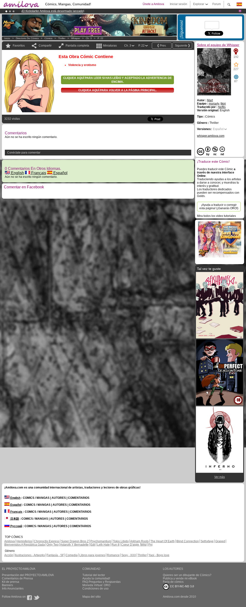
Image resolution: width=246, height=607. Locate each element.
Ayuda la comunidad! (96, 578)
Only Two (53, 544)
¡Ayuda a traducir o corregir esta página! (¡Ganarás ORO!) (218, 206)
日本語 (14, 518)
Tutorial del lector (93, 575)
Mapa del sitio (91, 596)
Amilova (9, 541)
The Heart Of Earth (162, 541)
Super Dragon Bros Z (75, 541)
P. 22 (100, 38)
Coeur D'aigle (130, 544)
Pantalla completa (77, 45)
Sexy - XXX (128, 555)
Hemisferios (24, 541)
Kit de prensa (10, 581)
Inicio (7, 38)
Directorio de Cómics (27, 38)
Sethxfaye (207, 541)
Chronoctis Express (46, 541)
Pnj (150, 544)
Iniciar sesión (178, 4)
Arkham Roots (139, 541)
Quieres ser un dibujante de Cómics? (187, 575)
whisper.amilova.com (210, 135)
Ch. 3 (89, 38)
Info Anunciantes (13, 588)
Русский (16, 526)
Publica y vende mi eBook (180, 578)
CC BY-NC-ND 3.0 (181, 586)
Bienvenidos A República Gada (24, 544)
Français (38, 173)
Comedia (72, 555)
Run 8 (115, 544)
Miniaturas (110, 45)
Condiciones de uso (95, 588)
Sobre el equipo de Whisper (218, 45)
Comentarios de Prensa (17, 578)
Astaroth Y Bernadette (74, 544)
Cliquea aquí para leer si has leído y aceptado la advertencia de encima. (117, 79)
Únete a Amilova (153, 4)
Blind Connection (187, 541)
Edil (92, 544)
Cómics (48, 38)
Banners (7, 585)
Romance (113, 555)
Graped (220, 541)
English (17, 173)
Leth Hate (103, 544)
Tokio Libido (121, 541)
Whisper (75, 38)
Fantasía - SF (55, 555)
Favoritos (19, 45)
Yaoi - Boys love (158, 555)
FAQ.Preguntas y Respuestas (101, 581)
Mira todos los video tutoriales (216, 216)
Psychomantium (100, 541)
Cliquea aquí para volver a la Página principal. (117, 90)
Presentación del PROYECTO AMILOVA (28, 575)
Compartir (45, 45)
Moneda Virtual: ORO (96, 585)
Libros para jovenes (92, 555)
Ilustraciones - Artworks (30, 555)
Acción (8, 555)
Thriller (61, 38)
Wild (144, 544)
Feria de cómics (173, 581)
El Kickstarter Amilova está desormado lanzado (52, 11)
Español (60, 173)
